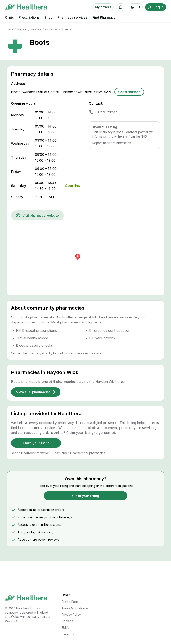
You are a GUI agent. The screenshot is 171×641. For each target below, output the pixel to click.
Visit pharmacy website (40, 215)
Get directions (129, 92)
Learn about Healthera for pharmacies (79, 453)
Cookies (67, 621)
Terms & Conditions (75, 608)
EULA (65, 627)
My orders (103, 7)
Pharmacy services (72, 17)
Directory (68, 634)
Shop (48, 17)
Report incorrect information (111, 143)
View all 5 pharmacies (33, 392)
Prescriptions (29, 17)
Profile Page (70, 601)
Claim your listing (36, 443)
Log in (158, 7)
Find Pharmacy (104, 17)
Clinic (9, 17)
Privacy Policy (71, 614)
